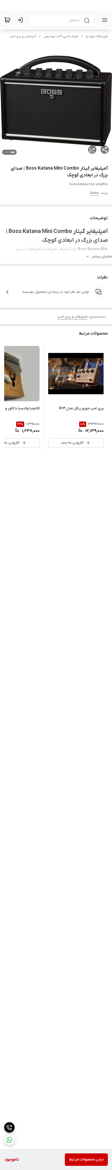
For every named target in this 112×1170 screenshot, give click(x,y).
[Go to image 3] (4, 152)
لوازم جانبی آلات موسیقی (61, 36)
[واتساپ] (9, 1140)
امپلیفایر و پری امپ (23, 36)
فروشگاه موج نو (97, 36)
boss (94, 193)
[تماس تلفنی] (9, 1127)
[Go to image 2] (7, 152)
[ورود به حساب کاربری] (21, 20)
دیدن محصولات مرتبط (86, 1159)
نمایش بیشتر (102, 256)
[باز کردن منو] (103, 20)
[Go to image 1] (12, 152)
